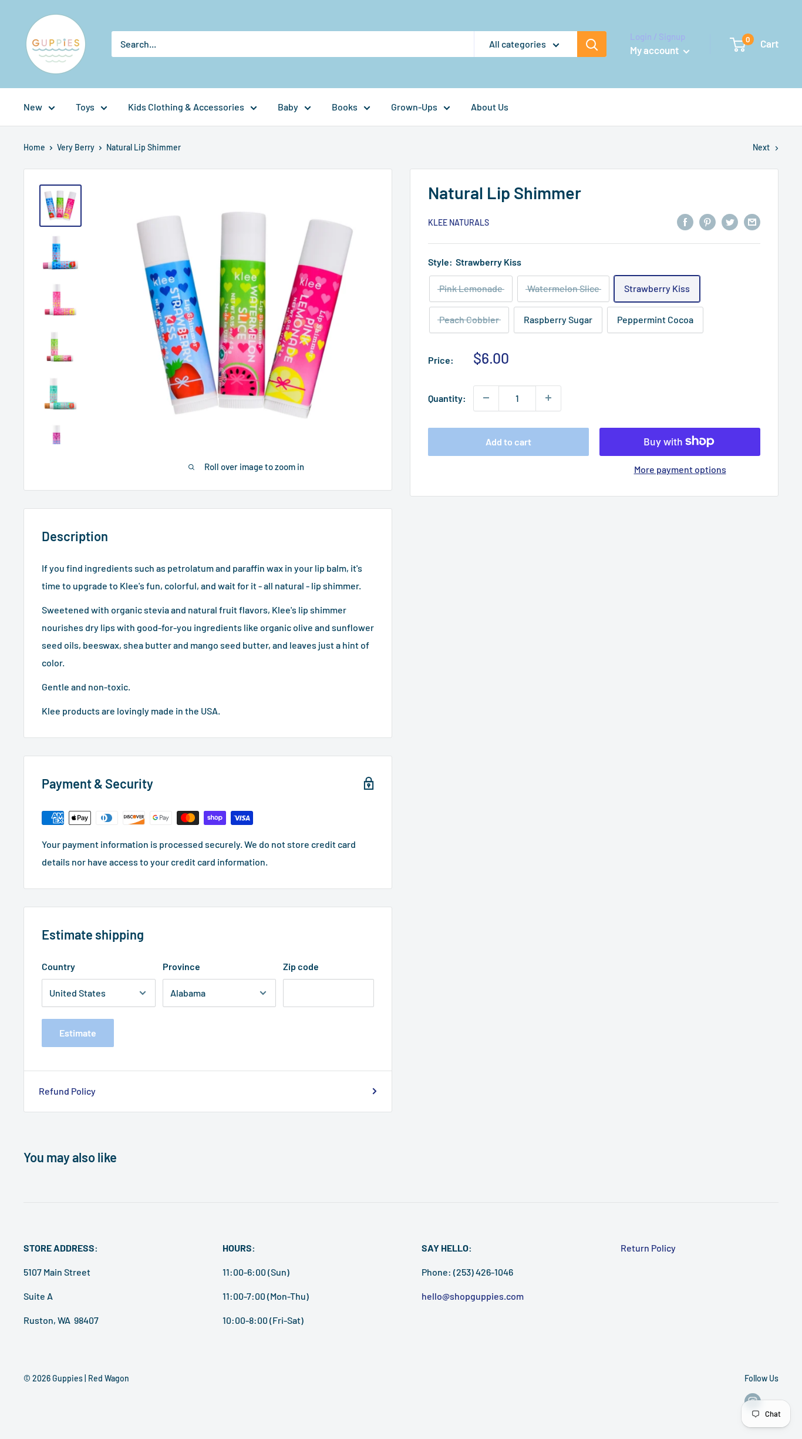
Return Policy (648, 1247)
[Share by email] (752, 221)
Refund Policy (67, 1090)
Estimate (77, 1032)
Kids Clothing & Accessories (186, 106)
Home (34, 147)
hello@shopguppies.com (473, 1296)
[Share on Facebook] (685, 221)
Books (345, 106)
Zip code (301, 966)
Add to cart (508, 441)
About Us (489, 106)
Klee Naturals (458, 222)
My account (655, 50)
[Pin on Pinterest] (707, 221)
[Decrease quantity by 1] (486, 397)
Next (761, 147)
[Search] (591, 44)
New (32, 106)
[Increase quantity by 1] (548, 397)
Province (181, 966)
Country (58, 966)
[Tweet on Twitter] (730, 221)
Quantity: (447, 397)
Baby (288, 106)
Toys (85, 106)
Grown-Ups (414, 106)
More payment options (680, 468)
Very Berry (76, 147)
